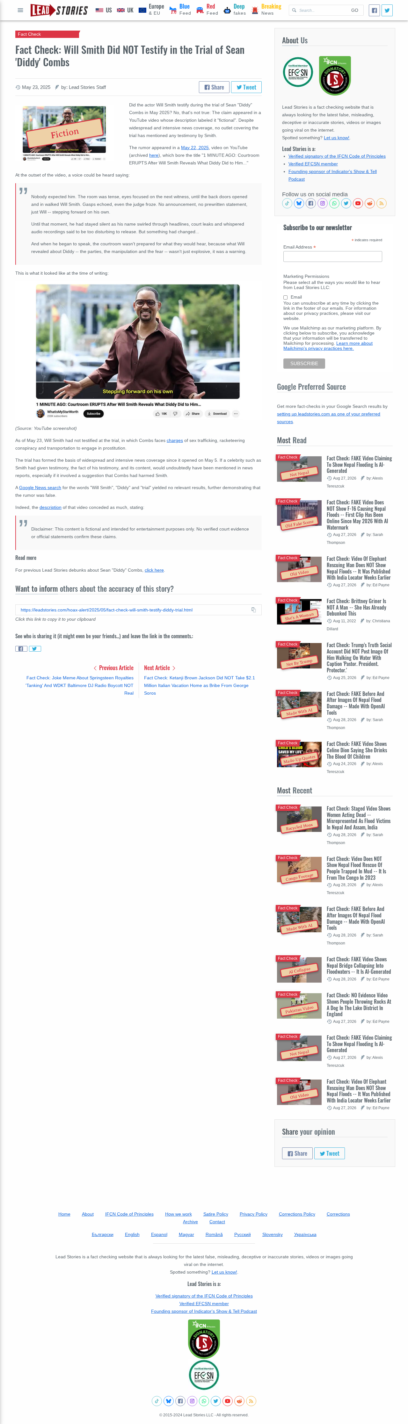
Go (354, 10)
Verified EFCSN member (313, 163)
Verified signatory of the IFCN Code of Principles (337, 156)
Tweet (249, 87)
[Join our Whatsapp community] (334, 203)
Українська (305, 1234)
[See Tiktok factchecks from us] (287, 203)
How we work (178, 1214)
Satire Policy (215, 1214)
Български (102, 1234)
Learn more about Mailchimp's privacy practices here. (328, 346)
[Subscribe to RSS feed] (381, 203)
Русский (242, 1234)
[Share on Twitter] (35, 649)
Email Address (299, 247)
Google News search (40, 487)
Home (64, 1214)
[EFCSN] (204, 1375)
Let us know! (336, 137)
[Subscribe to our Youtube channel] (358, 203)
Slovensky (272, 1234)
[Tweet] (387, 10)
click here (154, 570)
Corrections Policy (297, 1214)
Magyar (186, 1234)
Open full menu (20, 10)
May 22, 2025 (195, 147)
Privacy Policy (253, 1214)
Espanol (159, 1234)
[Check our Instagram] (322, 203)
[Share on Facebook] (21, 649)
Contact (217, 1221)
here (153, 155)
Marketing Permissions (306, 276)
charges (175, 440)
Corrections (338, 1214)
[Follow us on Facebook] (311, 203)
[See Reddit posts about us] (370, 203)
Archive (190, 1221)
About (88, 1214)
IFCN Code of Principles (129, 1214)
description (51, 507)
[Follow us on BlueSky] (299, 203)
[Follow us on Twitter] (346, 203)
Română (214, 1234)
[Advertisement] (138, 753)
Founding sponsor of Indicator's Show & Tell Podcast (204, 1311)
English (132, 1234)
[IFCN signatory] (204, 1339)
